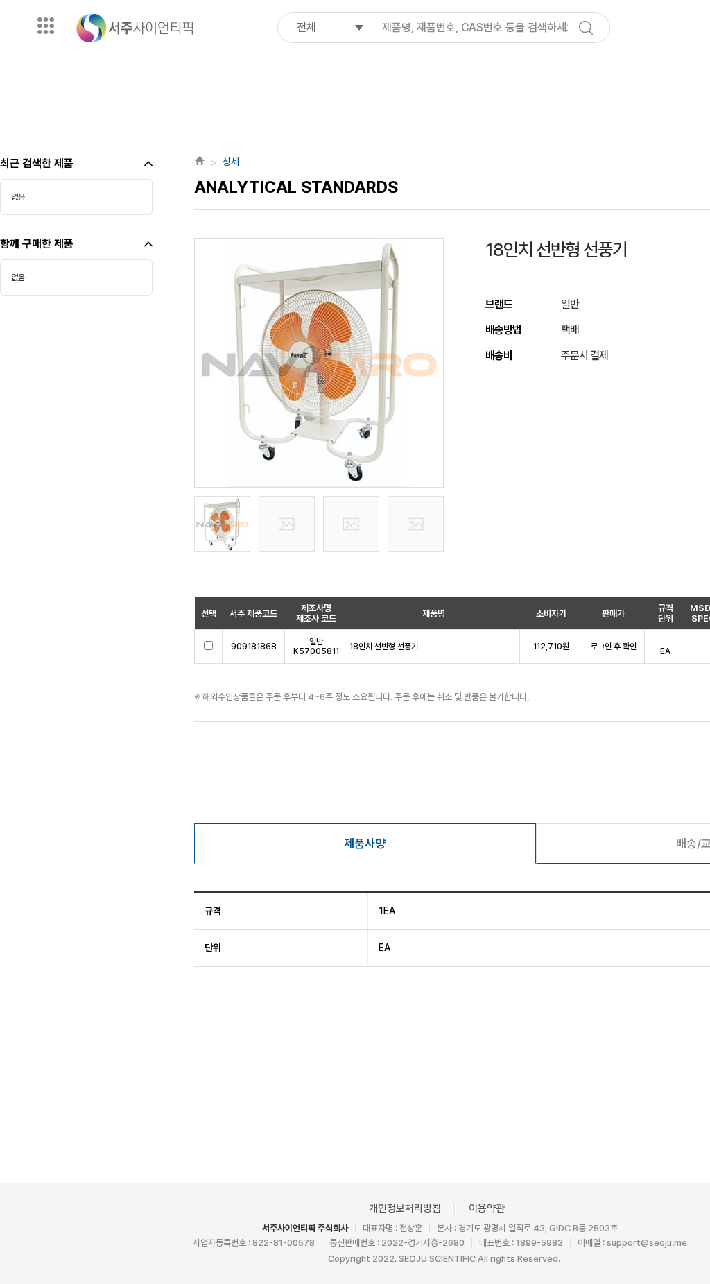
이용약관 (487, 1208)
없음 (18, 197)
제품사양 (365, 843)
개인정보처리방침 (405, 1208)
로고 (134, 28)
